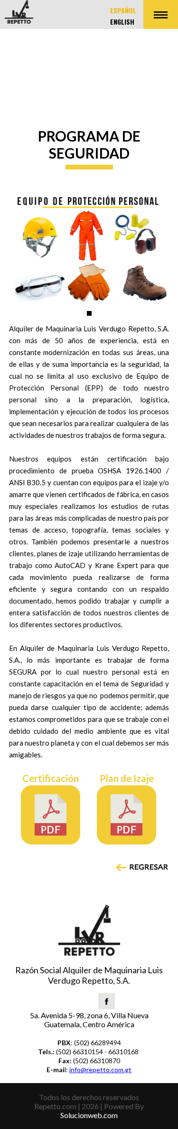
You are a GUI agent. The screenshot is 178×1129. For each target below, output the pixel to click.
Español (123, 10)
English (122, 22)
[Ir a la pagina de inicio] (19, 20)
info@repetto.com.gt (100, 1070)
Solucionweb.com (89, 1115)
